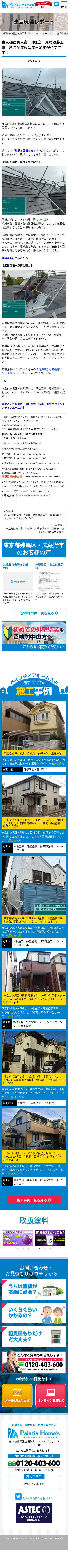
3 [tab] (28, 1249)
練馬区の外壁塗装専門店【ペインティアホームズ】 (25, 1538)
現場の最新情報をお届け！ (37, 1498)
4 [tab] (34, 1249)
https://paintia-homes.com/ (14, 424)
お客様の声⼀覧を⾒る (38, 613)
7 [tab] (50, 1249)
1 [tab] (18, 1249)
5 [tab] (39, 1249)
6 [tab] (45, 1249)
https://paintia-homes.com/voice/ (30, 457)
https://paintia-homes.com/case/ (29, 453)
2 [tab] (23, 1249)
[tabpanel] (18, 1238)
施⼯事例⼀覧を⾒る (32, 1200)
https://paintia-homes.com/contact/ (33, 495)
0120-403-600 (34, 434)
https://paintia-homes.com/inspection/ (43, 476)
